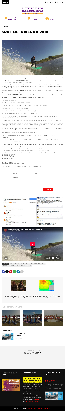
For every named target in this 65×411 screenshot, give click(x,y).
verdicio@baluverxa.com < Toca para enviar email (13, 163)
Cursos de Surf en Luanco (8, 155)
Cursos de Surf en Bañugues (8, 154)
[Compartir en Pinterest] (10, 271)
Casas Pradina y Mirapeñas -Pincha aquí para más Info (42, 135)
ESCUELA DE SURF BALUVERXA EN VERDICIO (33, 263)
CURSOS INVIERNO (15, 263)
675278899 (38, 399)
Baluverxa (34, 353)
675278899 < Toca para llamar (9, 162)
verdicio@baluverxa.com (32, 401)
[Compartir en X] (7, 271)
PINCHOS (29, 265)
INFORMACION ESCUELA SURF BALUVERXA (13, 265)
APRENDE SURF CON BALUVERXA (51, 381)
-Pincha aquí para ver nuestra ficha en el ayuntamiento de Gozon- (26, 125)
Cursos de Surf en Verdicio (8, 157)
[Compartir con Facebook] (3, 271)
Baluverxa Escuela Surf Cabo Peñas (9, 37)
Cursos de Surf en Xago (7, 158)
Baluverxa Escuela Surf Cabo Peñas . (38, 408)
